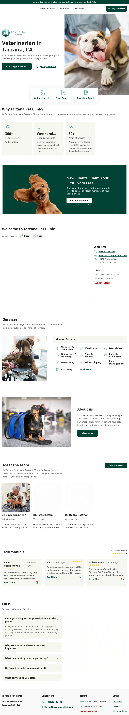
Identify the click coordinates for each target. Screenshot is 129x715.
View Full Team (115, 465)
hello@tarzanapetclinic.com (59, 707)
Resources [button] (79, 8)
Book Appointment (116, 9)
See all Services (85, 369)
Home (42, 8)
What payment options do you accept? (27, 658)
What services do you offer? (20, 677)
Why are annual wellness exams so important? (25, 647)
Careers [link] (116, 706)
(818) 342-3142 (48, 66)
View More (87, 433)
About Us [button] (64, 8)
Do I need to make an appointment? (25, 667)
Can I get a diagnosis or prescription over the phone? (30, 620)
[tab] (22, 378)
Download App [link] (120, 711)
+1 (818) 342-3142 (53, 702)
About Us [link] (117, 701)
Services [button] (51, 8)
